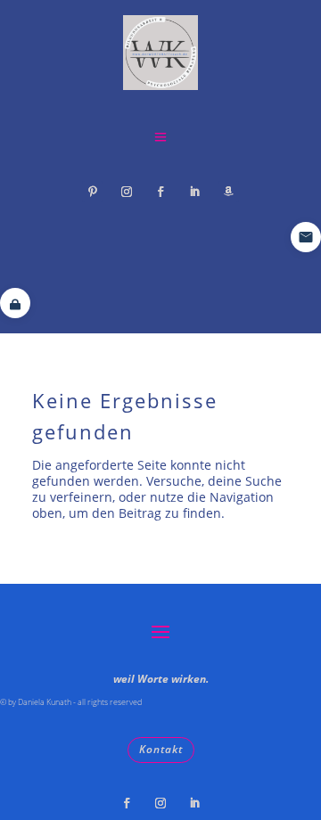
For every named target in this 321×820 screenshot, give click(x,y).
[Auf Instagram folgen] (126, 191)
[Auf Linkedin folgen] (194, 191)
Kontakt (161, 749)
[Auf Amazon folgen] (228, 191)
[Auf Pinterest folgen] (92, 191)
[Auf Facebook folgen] (160, 191)
